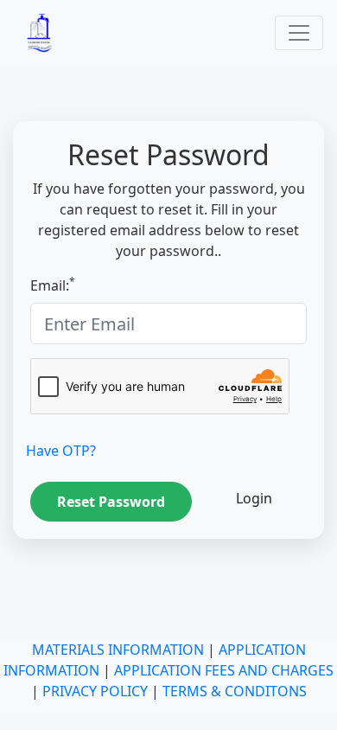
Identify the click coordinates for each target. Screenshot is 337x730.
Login (254, 498)
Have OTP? (61, 450)
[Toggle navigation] (299, 33)
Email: (52, 285)
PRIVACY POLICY (95, 691)
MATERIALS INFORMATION (118, 649)
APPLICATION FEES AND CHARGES (224, 670)
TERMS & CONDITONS (234, 691)
